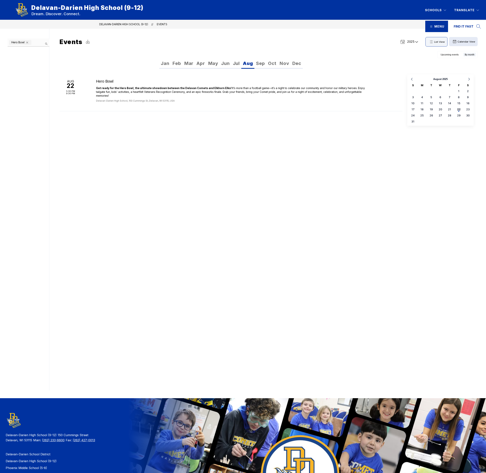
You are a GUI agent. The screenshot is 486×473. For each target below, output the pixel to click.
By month (469, 54)
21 (449, 109)
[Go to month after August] (469, 79)
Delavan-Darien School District (28, 454)
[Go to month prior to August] (411, 79)
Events (162, 24)
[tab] (165, 63)
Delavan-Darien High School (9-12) (123, 24)
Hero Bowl (104, 81)
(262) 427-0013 (84, 440)
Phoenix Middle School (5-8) (26, 468)
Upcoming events (450, 54)
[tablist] (195, 63)
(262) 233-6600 (53, 440)
